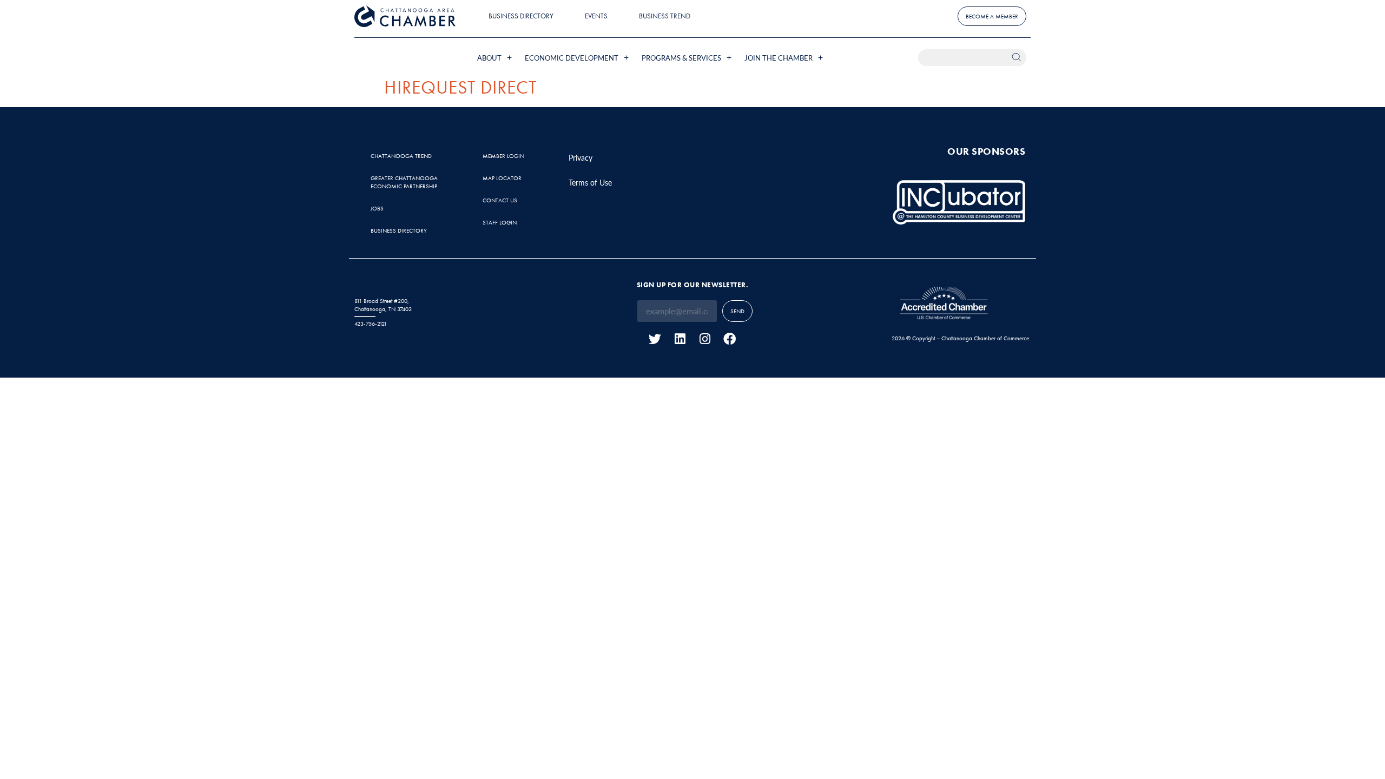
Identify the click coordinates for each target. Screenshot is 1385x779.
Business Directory (521, 16)
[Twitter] (655, 339)
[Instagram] (704, 339)
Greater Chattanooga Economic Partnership (404, 182)
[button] (495, 57)
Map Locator (502, 178)
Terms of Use (590, 182)
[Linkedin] (680, 339)
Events (596, 16)
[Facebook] (729, 339)
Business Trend (664, 16)
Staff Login (500, 222)
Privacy (580, 157)
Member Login (503, 156)
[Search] (1018, 57)
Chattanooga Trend (401, 156)
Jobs (377, 208)
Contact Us (500, 200)
